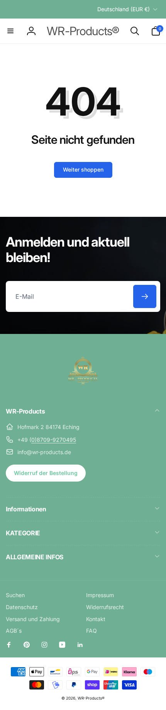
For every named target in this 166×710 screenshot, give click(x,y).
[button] (10, 30)
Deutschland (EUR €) (123, 9)
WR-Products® (91, 698)
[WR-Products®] (83, 390)
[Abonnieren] (144, 296)
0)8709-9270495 (53, 439)
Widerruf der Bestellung (46, 473)
